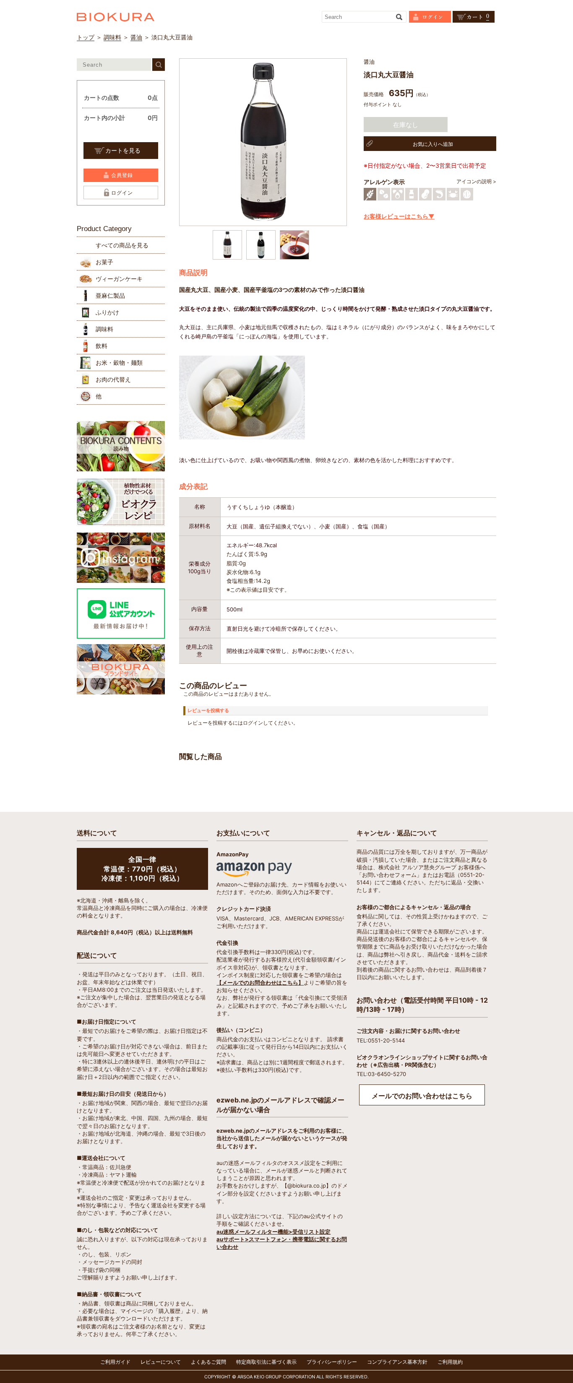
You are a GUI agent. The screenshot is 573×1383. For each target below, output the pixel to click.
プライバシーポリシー (332, 1362)
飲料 (101, 345)
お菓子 (104, 261)
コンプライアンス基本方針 (397, 1362)
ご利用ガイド (115, 1362)
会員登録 (122, 175)
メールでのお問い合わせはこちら (422, 1096)
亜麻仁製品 (110, 295)
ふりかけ (107, 312)
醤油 (136, 37)
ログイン (122, 193)
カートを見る (123, 150)
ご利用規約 (450, 1362)
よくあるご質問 (208, 1362)
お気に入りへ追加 (433, 144)
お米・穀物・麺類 (119, 362)
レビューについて (161, 1362)
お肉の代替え (113, 379)
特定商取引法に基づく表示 (266, 1362)
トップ (85, 37)
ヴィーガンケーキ (119, 278)
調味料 (112, 37)
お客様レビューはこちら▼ (399, 216)
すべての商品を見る (122, 245)
